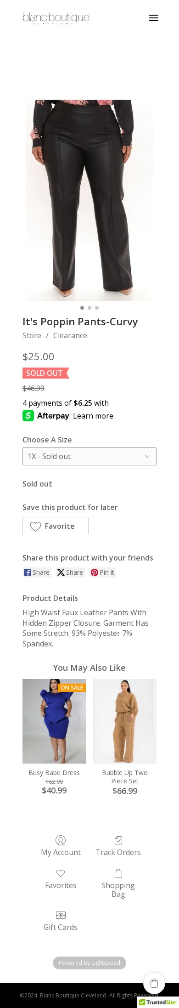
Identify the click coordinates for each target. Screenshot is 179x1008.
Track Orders (118, 852)
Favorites (61, 885)
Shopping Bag (118, 889)
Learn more (93, 416)
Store (31, 335)
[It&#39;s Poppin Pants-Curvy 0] (89, 200)
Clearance (70, 335)
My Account (61, 852)
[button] (55, 526)
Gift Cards (61, 927)
